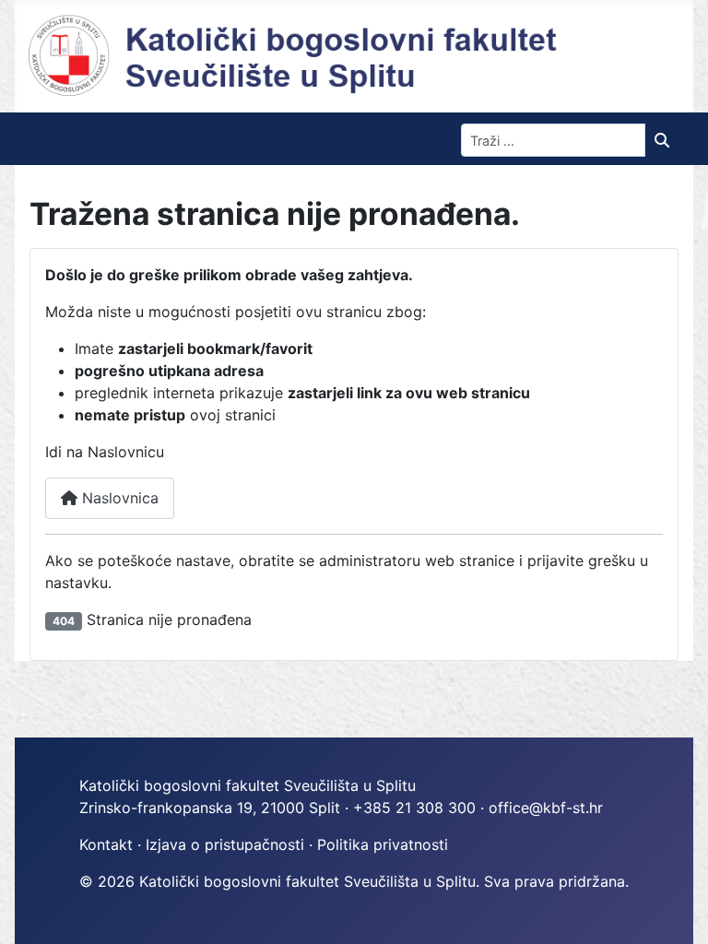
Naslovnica (118, 498)
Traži (666, 140)
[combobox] (553, 140)
